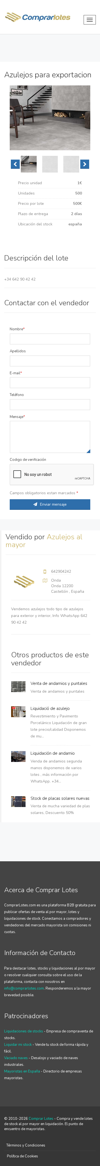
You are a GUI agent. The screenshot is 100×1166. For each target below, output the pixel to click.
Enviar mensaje (53, 504)
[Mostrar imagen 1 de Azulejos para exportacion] (29, 164)
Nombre (16, 329)
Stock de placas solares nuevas (60, 798)
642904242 (61, 571)
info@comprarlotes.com (24, 988)
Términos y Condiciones (25, 1145)
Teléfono (17, 394)
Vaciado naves (16, 1058)
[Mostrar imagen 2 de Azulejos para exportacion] (50, 164)
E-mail (15, 373)
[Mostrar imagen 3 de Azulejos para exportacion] (71, 164)
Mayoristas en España (22, 1071)
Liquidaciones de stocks (23, 1031)
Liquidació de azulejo (50, 708)
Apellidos (18, 351)
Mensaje (16, 416)
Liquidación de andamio (53, 753)
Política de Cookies (22, 1156)
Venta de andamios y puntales (59, 683)
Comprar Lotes (41, 1118)
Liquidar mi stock (18, 1044)
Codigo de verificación (28, 459)
